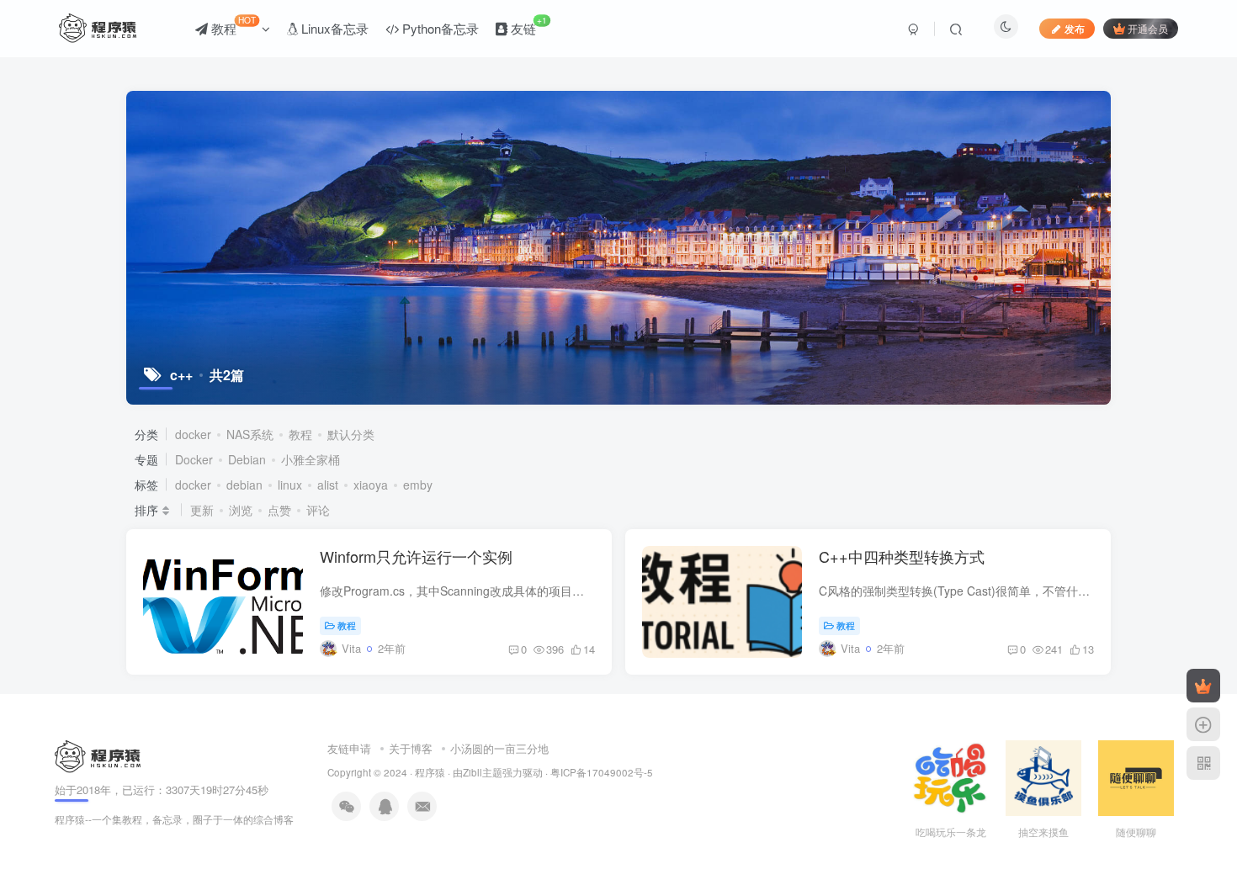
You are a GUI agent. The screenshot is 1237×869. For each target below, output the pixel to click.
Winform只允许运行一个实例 (416, 556)
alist (327, 484)
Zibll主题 (482, 772)
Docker (194, 459)
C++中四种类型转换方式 (902, 556)
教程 (232, 25)
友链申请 (349, 748)
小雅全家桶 (310, 459)
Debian (247, 459)
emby (418, 484)
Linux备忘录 (333, 28)
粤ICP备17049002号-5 (601, 772)
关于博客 (411, 748)
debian (244, 484)
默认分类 (350, 434)
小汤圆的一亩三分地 (499, 748)
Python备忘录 (439, 28)
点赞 (279, 509)
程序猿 (430, 772)
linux (290, 484)
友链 (527, 25)
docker (193, 434)
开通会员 (1148, 28)
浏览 (240, 509)
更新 (202, 509)
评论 (318, 509)
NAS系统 (249, 434)
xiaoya (370, 484)
